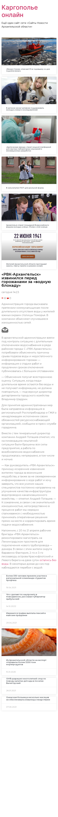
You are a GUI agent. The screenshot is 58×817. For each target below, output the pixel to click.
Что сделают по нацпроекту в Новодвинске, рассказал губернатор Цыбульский (25, 596)
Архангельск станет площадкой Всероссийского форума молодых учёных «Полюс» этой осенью (27, 226)
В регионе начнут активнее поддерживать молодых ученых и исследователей (25, 109)
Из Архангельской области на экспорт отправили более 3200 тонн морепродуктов (26, 662)
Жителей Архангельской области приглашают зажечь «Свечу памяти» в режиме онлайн (26, 265)
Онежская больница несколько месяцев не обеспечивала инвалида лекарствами (28, 698)
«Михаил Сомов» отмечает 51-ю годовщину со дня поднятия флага (28, 70)
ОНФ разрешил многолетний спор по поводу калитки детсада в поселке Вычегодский (26, 681)
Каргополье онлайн (20, 11)
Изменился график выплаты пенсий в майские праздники (26, 614)
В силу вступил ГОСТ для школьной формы (25, 188)
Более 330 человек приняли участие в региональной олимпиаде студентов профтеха (26, 578)
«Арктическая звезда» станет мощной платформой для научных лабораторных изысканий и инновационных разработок (28, 149)
